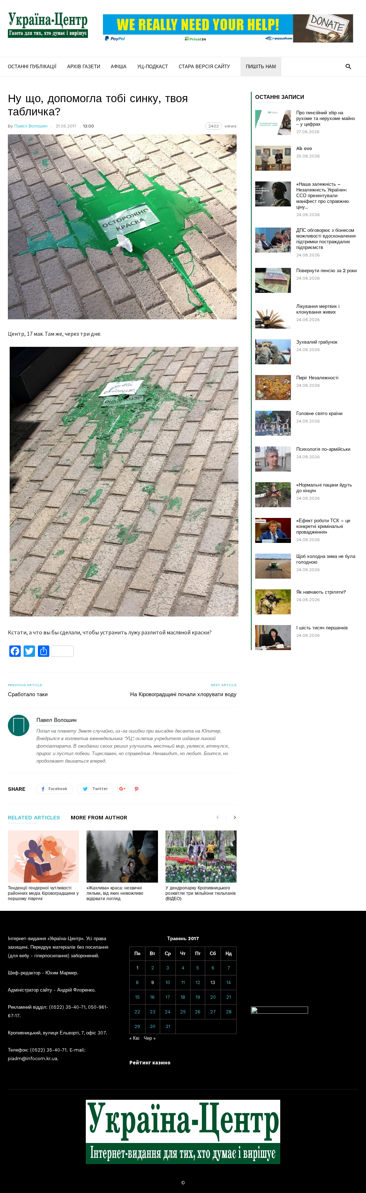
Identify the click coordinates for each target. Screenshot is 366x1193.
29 (137, 1026)
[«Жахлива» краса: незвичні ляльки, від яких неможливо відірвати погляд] (122, 856)
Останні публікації (32, 66)
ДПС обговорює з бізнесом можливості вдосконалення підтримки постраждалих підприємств (326, 239)
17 (167, 997)
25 (183, 1011)
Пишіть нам (261, 66)
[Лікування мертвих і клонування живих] (273, 316)
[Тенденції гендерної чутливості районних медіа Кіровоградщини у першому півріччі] (43, 856)
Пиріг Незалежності (317, 377)
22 (137, 1011)
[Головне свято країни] (273, 423)
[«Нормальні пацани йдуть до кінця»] (273, 494)
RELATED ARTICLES (34, 818)
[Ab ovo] (273, 158)
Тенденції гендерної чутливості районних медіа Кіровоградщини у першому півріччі (43, 893)
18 (182, 997)
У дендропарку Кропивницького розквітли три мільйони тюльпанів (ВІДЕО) (200, 893)
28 (229, 1011)
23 (152, 1011)
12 (198, 982)
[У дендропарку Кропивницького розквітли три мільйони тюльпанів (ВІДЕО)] (201, 856)
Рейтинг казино (149, 1062)
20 (213, 997)
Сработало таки (28, 694)
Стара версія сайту (204, 66)
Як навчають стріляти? (321, 592)
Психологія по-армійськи (323, 449)
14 (228, 982)
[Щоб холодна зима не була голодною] (273, 566)
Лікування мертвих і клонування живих (318, 309)
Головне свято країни (319, 413)
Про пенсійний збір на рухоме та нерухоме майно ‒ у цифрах (325, 118)
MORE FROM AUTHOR (99, 818)
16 (152, 997)
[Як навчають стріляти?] (273, 601)
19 (198, 997)
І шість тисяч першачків (322, 627)
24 (167, 1011)
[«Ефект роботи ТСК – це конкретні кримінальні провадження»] (273, 530)
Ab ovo (304, 148)
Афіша (119, 66)
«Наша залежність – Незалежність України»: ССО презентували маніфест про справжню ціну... (322, 195)
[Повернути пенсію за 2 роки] (273, 280)
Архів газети (83, 66)
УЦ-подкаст (152, 66)
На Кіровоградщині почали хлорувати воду (183, 694)
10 (167, 982)
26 (198, 1011)
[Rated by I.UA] (279, 1012)
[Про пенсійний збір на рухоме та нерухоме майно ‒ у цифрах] (273, 122)
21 (228, 997)
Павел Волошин (31, 126)
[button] (348, 66)
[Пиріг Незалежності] (273, 387)
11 (183, 982)
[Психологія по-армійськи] (273, 458)
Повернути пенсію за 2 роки (326, 270)
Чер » (149, 1038)
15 (137, 997)
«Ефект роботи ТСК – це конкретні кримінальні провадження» (323, 526)
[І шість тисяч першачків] (273, 637)
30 (152, 1026)
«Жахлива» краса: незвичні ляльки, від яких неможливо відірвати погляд (114, 893)
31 (167, 1026)
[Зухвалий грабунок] (273, 351)
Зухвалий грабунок (316, 342)
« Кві (134, 1038)
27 (213, 1011)
